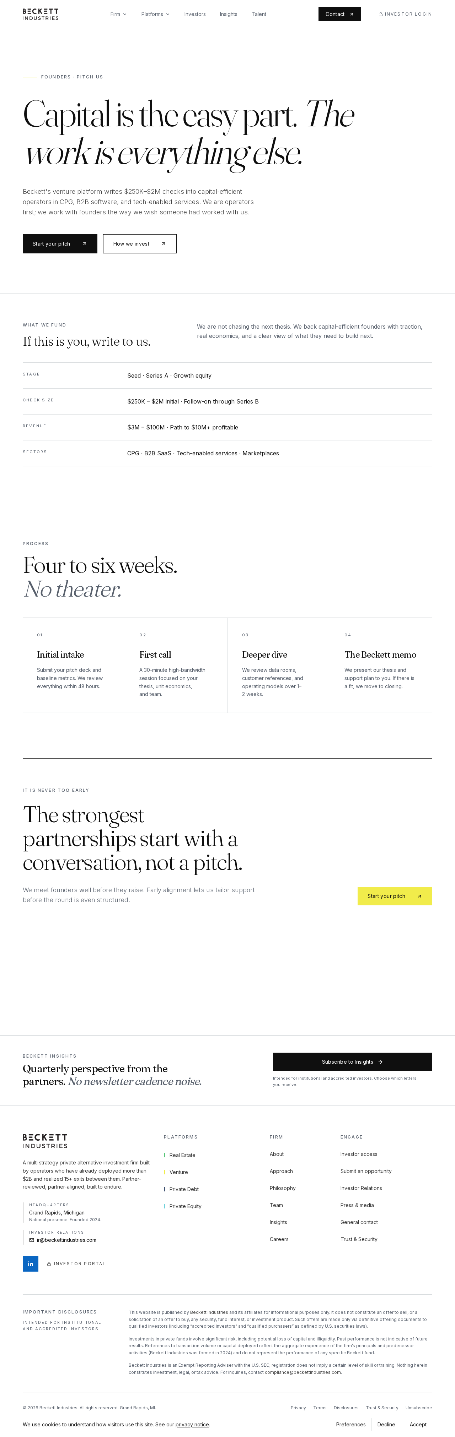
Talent (259, 14)
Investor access (359, 1154)
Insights (228, 14)
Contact (335, 14)
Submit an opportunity (366, 1171)
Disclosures (346, 1407)
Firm (115, 14)
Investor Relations (361, 1188)
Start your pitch (51, 244)
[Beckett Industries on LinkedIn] (30, 1264)
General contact (359, 1222)
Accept (418, 1424)
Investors (195, 14)
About (277, 1154)
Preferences (351, 1424)
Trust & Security (359, 1239)
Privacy (298, 1407)
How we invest (131, 244)
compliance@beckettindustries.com (303, 1372)
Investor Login (408, 14)
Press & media (357, 1205)
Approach (281, 1171)
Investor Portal (80, 1263)
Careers (279, 1239)
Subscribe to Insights (347, 1062)
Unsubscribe (419, 1407)
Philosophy (283, 1188)
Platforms (152, 14)
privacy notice (192, 1424)
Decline (386, 1424)
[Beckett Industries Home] (40, 14)
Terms (320, 1407)
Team (276, 1205)
